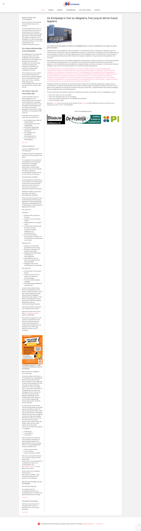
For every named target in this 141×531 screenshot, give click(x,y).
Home (43, 10)
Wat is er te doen (85, 10)
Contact (97, 10)
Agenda (50, 10)
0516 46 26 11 (99, 524)
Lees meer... (25, 142)
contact (55, 103)
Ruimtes (60, 10)
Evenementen (70, 10)
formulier (84, 103)
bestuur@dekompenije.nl (32, 313)
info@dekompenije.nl (29, 466)
